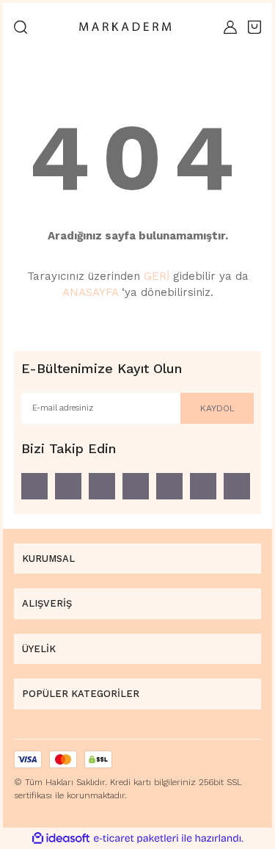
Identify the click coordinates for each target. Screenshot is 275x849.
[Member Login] (230, 27)
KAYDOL (217, 408)
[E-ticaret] (136, 838)
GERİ (156, 276)
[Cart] (254, 27)
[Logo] (125, 27)
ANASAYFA (90, 292)
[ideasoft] (61, 838)
